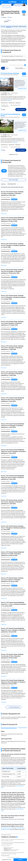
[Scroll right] (25, 26)
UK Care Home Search (6, 7)
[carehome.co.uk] (13, 1)
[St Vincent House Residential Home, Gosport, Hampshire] (7, 126)
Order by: (3, 184)
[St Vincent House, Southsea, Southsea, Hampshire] (7, 84)
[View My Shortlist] (22, 2)
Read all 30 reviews (22, 88)
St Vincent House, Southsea (10, 73)
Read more (9, 100)
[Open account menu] (25, 2)
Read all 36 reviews (22, 130)
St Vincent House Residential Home (10, 114)
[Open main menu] (2, 2)
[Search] (12, 5)
